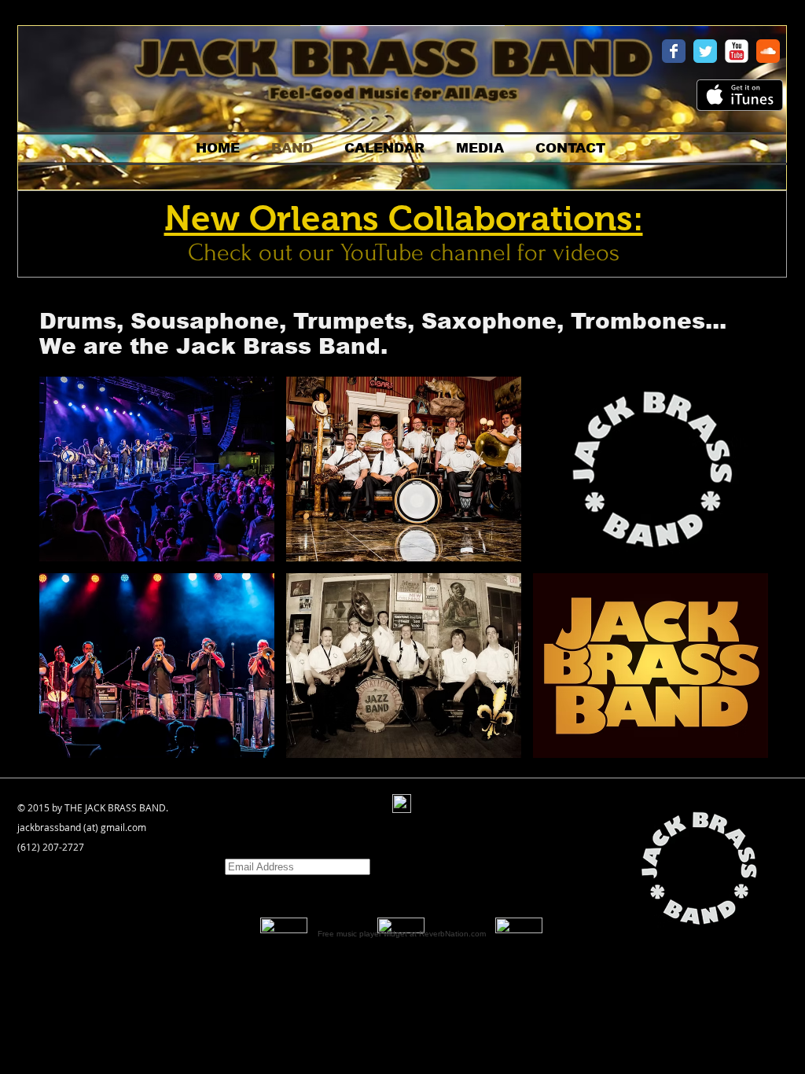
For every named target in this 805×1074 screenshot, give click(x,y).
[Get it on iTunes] (740, 95)
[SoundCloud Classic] (768, 51)
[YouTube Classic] (736, 51)
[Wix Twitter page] (705, 51)
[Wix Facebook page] (674, 51)
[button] (156, 469)
